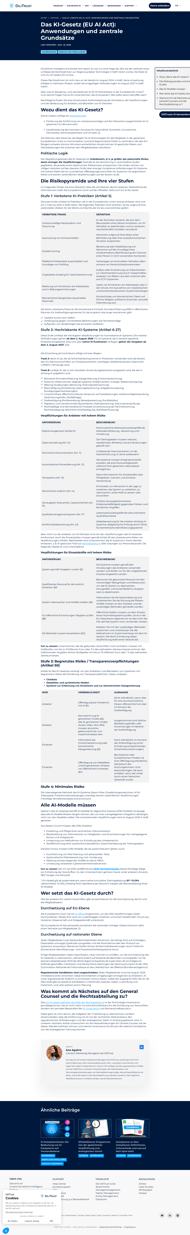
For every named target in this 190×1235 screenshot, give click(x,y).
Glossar (83, 1155)
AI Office (80, 914)
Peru (131, 1215)
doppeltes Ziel (78, 116)
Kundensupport (62, 1187)
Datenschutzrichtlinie (110, 1227)
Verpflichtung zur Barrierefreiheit (71, 1199)
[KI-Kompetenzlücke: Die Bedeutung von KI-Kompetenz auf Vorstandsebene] (57, 1128)
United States (70, 1215)
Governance (49, 52)
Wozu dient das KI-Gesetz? (174, 77)
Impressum (130, 1227)
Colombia (123, 1215)
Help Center (59, 1183)
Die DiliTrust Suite (106, 1183)
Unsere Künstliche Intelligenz (25, 1186)
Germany (106, 1215)
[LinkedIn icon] (142, 1047)
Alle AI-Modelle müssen (172, 89)
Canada (80, 1215)
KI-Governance (91, 1008)
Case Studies (146, 1187)
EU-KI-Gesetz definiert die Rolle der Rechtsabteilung (74, 1002)
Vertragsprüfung (91, 543)
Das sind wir (16, 1183)
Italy (99, 1215)
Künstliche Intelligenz (72, 52)
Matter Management (107, 1193)
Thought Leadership (52, 1164)
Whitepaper (145, 1190)
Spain (94, 1215)
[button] (178, 5)
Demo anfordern (159, 5)
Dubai (87, 1215)
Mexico (115, 1215)
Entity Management (107, 1196)
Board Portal (102, 1187)
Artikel (142, 1183)
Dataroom (101, 1199)
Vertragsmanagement (108, 1190)
